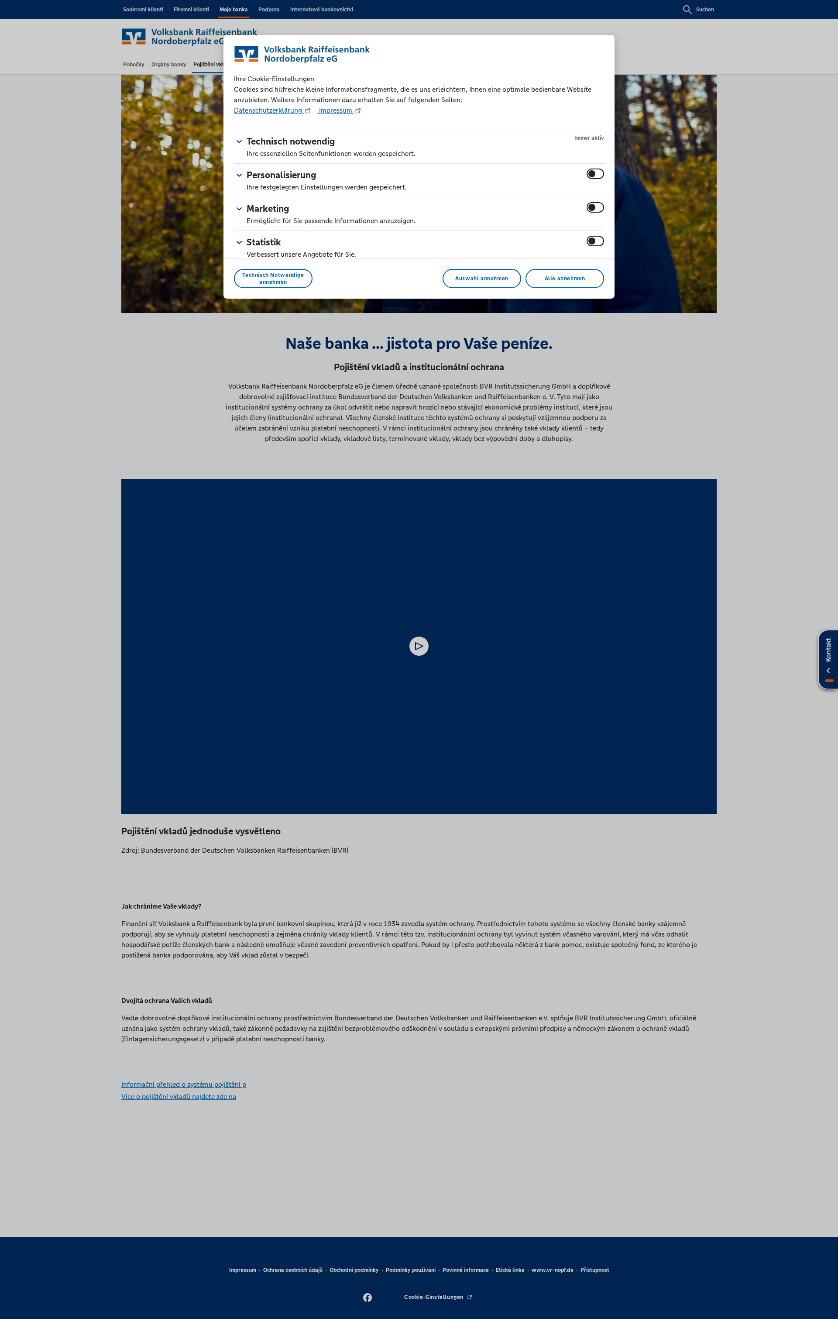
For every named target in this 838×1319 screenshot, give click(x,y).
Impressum (335, 110)
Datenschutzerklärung (269, 110)
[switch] (595, 174)
